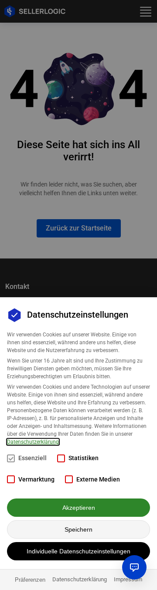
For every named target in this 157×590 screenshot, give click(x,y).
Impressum (128, 579)
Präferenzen (30, 579)
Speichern (78, 529)
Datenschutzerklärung (33, 442)
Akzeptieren (78, 507)
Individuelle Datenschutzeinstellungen (78, 551)
